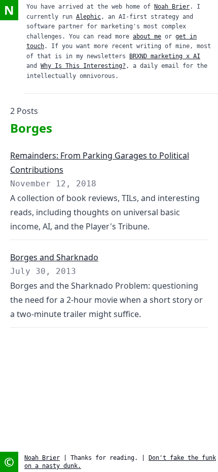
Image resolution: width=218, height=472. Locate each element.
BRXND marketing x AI (164, 56)
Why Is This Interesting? (83, 65)
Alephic (88, 16)
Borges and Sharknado (54, 257)
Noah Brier (172, 6)
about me (147, 36)
